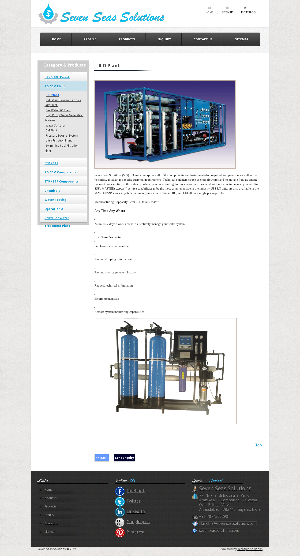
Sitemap (227, 12)
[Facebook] (120, 491)
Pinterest (136, 532)
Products (127, 39)
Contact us (203, 39)
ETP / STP (51, 163)
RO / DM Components (61, 172)
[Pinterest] (120, 532)
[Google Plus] (120, 522)
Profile (90, 39)
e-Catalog (248, 12)
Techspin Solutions (249, 549)
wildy (106, 13)
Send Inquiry (124, 457)
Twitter (134, 501)
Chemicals (52, 190)
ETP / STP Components (62, 181)
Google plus (138, 521)
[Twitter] (120, 501)
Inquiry (164, 39)
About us (50, 498)
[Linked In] (120, 512)
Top (258, 445)
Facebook (136, 490)
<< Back (102, 457)
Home (209, 12)
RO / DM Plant (55, 86)
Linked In (136, 511)
